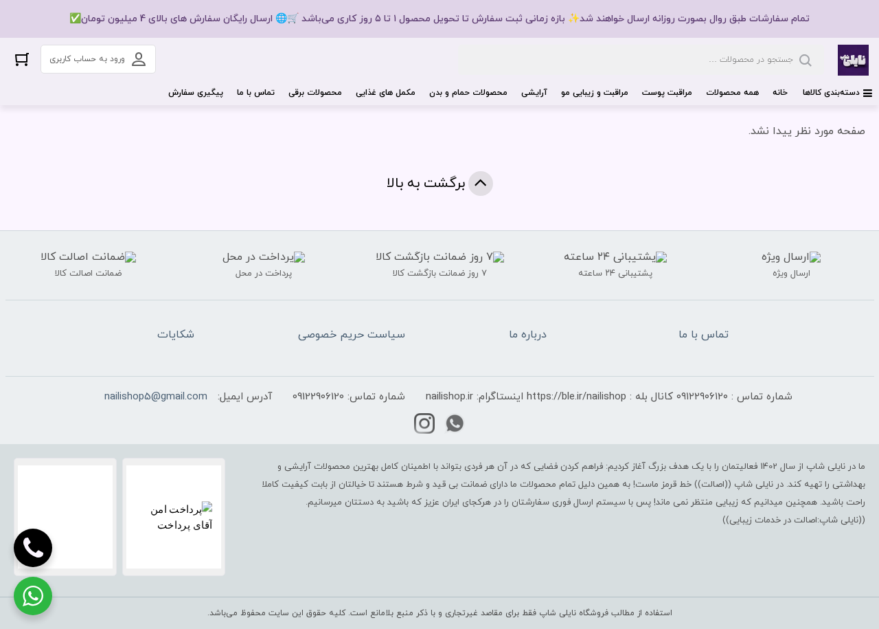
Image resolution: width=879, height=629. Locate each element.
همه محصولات (732, 92)
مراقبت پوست (667, 92)
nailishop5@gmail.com (155, 397)
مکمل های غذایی (385, 92)
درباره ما (528, 334)
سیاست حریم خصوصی (351, 334)
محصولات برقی (315, 92)
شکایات (175, 334)
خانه (780, 92)
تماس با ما (256, 92)
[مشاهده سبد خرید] (22, 58)
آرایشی (534, 92)
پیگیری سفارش (195, 92)
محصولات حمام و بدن (468, 92)
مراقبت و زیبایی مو (594, 92)
